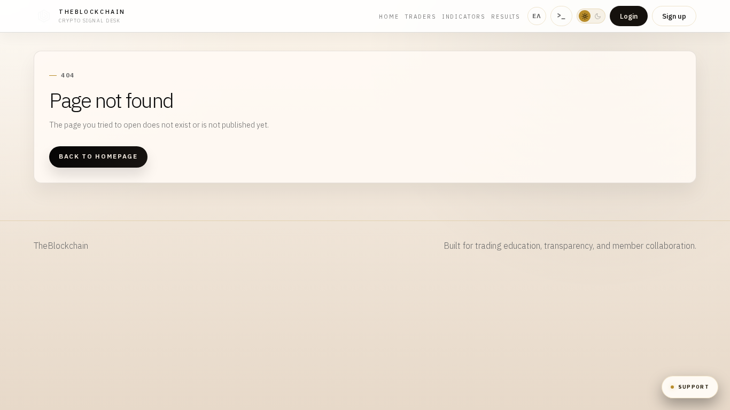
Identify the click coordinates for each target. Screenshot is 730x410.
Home (389, 16)
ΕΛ (536, 16)
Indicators (463, 16)
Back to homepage (98, 156)
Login (629, 16)
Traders (420, 16)
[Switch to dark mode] (591, 16)
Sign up (674, 16)
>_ (561, 15)
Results (505, 16)
